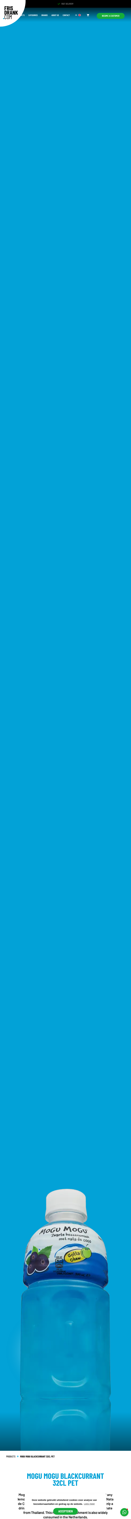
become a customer (110, 15)
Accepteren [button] (65, 1511)
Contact (66, 15)
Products (10, 1456)
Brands (44, 15)
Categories (33, 15)
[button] (124, 1512)
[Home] (10, 12)
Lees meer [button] (89, 1504)
